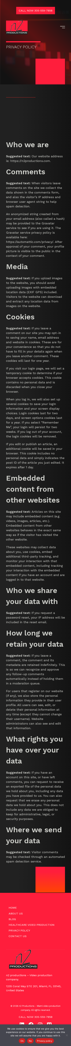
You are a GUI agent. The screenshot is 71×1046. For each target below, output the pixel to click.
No (30, 1040)
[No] (66, 1035)
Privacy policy (44, 1040)
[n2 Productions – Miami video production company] (17, 27)
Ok (22, 1040)
